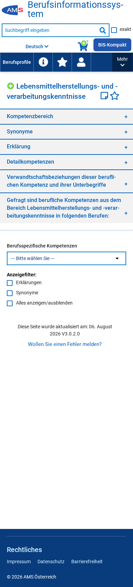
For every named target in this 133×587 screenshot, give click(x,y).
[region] (66, 116)
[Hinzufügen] (11, 85)
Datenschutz (51, 561)
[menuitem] (16, 62)
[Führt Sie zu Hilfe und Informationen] (43, 62)
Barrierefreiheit (87, 561)
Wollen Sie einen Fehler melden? (65, 344)
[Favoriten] (114, 96)
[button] (122, 62)
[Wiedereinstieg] (81, 62)
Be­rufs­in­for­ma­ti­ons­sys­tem (75, 9)
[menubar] (56, 62)
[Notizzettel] (105, 96)
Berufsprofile (17, 62)
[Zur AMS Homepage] (15, 10)
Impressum (19, 561)
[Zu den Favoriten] (62, 62)
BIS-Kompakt (112, 45)
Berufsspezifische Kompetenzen (42, 246)
